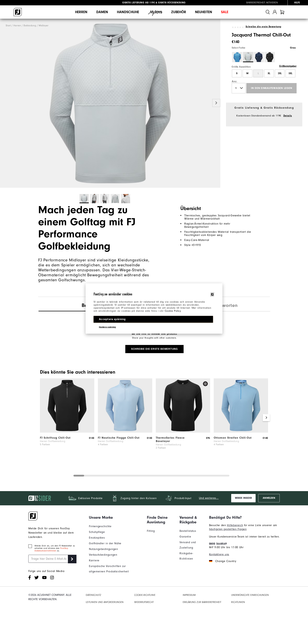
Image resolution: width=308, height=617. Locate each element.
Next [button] (216, 103)
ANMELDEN (269, 498)
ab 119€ (138, 2)
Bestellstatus (187, 531)
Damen (102, 12)
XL (269, 73)
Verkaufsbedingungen (103, 554)
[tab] (282, 12)
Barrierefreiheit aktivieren (262, 2)
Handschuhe (128, 12)
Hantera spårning (107, 327)
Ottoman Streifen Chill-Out (233, 437)
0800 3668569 (218, 543)
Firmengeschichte (100, 526)
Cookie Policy (173, 310)
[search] (267, 12)
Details (287, 115)
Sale (224, 12)
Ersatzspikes (97, 537)
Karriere (94, 560)
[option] (110, 103)
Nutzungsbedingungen (103, 549)
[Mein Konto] (274, 12)
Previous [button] (4, 103)
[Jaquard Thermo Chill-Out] (110, 103)
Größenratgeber (287, 66)
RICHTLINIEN (238, 602)
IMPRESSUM (189, 595)
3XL (290, 73)
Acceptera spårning (112, 319)
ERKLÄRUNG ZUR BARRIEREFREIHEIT (202, 602)
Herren (81, 12)
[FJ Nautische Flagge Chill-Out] (125, 431)
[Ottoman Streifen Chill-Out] (241, 431)
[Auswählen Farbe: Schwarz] (270, 57)
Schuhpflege (97, 532)
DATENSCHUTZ (93, 595)
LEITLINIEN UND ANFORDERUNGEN (105, 602)
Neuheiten (203, 12)
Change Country (225, 561)
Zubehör (178, 12)
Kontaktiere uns (219, 554)
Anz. (234, 81)
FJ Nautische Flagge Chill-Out (119, 437)
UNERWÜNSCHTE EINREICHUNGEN (250, 595)
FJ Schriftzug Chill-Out (55, 437)
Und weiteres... (209, 498)
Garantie (185, 536)
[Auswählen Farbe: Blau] (237, 57)
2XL (280, 73)
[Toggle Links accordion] (115, 517)
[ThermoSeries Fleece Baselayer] (183, 431)
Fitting (151, 531)
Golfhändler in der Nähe (105, 543)
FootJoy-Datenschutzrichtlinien (51, 549)
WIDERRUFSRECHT (144, 602)
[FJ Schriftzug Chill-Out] (67, 431)
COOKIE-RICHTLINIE (144, 595)
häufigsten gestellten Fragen (228, 529)
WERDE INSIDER (243, 498)
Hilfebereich (235, 525)
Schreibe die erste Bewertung (263, 26)
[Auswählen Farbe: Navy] (259, 57)
